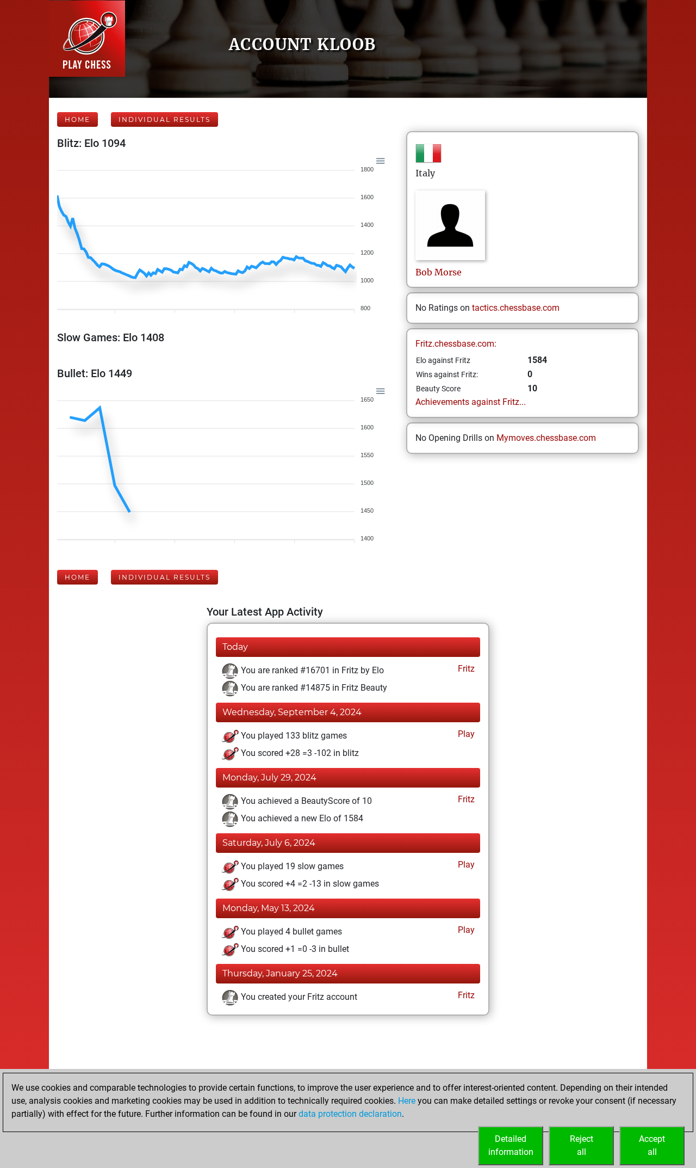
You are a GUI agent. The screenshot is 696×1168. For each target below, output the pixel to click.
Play (465, 734)
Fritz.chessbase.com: (455, 344)
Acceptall (652, 1145)
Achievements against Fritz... (470, 402)
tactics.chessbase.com (516, 308)
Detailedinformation (510, 1145)
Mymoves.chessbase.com (546, 438)
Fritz (465, 668)
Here (406, 1101)
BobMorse (438, 272)
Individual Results (164, 119)
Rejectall (581, 1145)
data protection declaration (350, 1114)
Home (77, 119)
